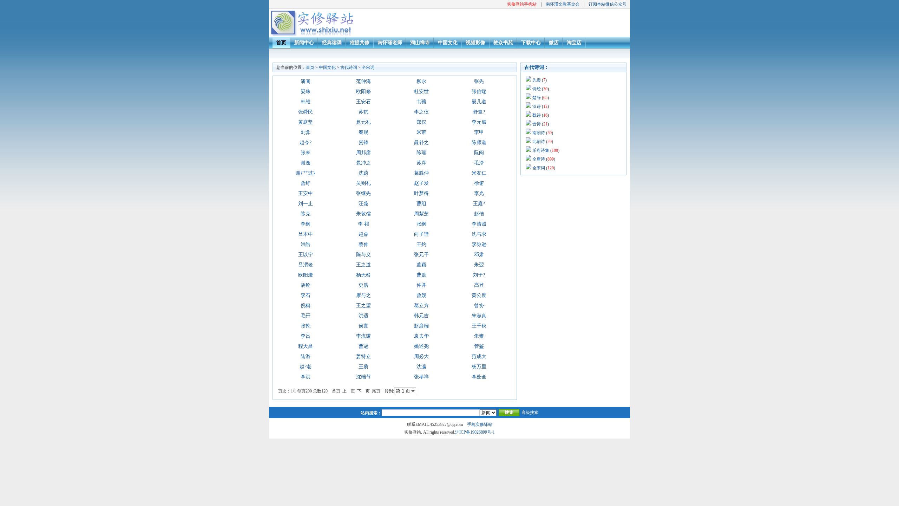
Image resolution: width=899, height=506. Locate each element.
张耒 (305, 152)
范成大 (479, 356)
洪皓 (305, 244)
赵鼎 (363, 234)
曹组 (421, 203)
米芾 (421, 132)
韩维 (305, 101)
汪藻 (363, 203)
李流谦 (363, 336)
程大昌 (305, 346)
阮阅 (479, 152)
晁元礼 (363, 122)
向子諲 (421, 234)
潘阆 (305, 81)
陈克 (305, 213)
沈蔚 (363, 173)
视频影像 (475, 42)
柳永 (421, 81)
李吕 (305, 336)
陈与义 (363, 254)
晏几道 (479, 101)
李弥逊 (479, 244)
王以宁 (305, 254)
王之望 (363, 305)
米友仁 (479, 173)
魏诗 (536, 115)
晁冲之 (363, 163)
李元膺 (479, 122)
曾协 (479, 305)
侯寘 (363, 326)
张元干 (421, 254)
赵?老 (305, 366)
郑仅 (421, 122)
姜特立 (363, 356)
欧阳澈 (305, 275)
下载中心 (531, 42)
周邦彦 (363, 152)
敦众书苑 (503, 42)
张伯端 (479, 91)
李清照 (479, 224)
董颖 (421, 264)
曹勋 (421, 275)
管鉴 (479, 346)
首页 (281, 42)
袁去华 (421, 336)
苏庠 (421, 163)
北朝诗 (538, 141)
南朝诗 (538, 132)
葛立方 (421, 305)
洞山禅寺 (420, 42)
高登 (479, 285)
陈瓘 (421, 152)
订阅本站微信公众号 (607, 4)
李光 (479, 193)
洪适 (363, 315)
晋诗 (536, 124)
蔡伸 (363, 244)
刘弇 (305, 132)
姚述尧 (421, 346)
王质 (363, 366)
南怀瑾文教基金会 (562, 4)
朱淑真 (479, 315)
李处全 (479, 376)
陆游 (305, 356)
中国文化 (448, 42)
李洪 (305, 376)
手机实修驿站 (479, 424)
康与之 (363, 295)
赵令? (305, 142)
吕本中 (305, 234)
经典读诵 (332, 42)
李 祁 (363, 224)
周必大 (421, 356)
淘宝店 (574, 42)
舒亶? (479, 112)
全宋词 (368, 67)
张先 (479, 81)
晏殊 (305, 91)
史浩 (363, 285)
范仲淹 (363, 81)
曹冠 (363, 346)
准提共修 (359, 42)
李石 (305, 295)
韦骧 (421, 101)
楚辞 (536, 97)
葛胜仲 (421, 173)
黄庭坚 (305, 122)
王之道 (363, 264)
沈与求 (479, 234)
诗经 (536, 88)
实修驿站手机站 (522, 4)
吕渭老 (305, 264)
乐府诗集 (540, 150)
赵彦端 (421, 326)
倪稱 (305, 305)
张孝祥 (421, 376)
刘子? (479, 275)
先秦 (536, 80)
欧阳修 (363, 91)
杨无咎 (363, 275)
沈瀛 (421, 366)
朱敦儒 (363, 213)
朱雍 (479, 336)
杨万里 (479, 366)
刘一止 (305, 203)
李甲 (479, 132)
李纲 (305, 224)
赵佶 (479, 213)
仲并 (421, 285)
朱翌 (479, 264)
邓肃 (479, 254)
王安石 (363, 101)
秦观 (363, 132)
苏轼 (363, 112)
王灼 (421, 244)
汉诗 (536, 106)
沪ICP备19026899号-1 (475, 432)
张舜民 (305, 112)
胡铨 (305, 285)
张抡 (305, 326)
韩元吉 (421, 315)
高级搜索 (529, 412)
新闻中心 (304, 42)
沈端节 (363, 376)
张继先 (363, 193)
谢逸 (305, 163)
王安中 (305, 193)
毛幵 (305, 315)
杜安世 (421, 91)
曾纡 (305, 183)
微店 (554, 42)
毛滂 (479, 163)
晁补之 (421, 142)
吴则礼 (363, 183)
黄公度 (479, 295)
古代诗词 (348, 67)
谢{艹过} (305, 173)
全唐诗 (538, 159)
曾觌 (421, 295)
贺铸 (363, 142)
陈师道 (479, 142)
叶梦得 (421, 193)
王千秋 (479, 326)
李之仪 (421, 112)
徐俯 (479, 183)
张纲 (421, 224)
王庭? (479, 203)
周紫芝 (421, 213)
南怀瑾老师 (390, 42)
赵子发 (421, 183)
